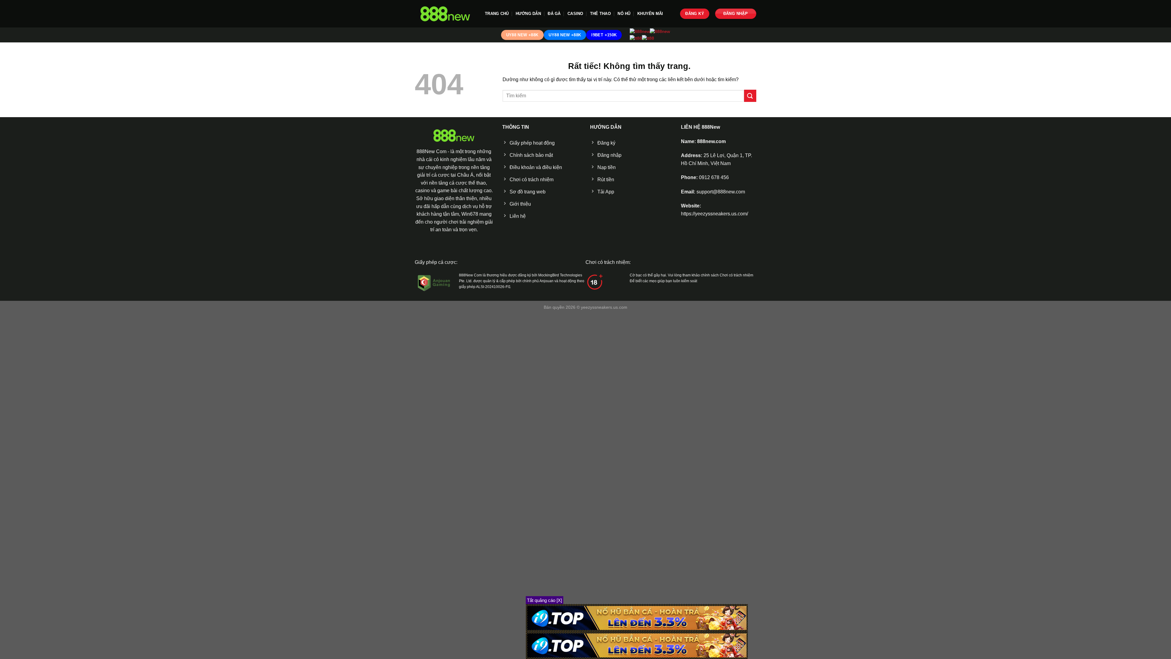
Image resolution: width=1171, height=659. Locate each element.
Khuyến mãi (650, 13)
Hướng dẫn (528, 13)
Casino (575, 13)
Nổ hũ (624, 13)
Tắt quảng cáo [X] (544, 600)
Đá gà (554, 13)
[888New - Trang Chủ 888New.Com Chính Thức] (445, 14)
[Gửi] (750, 96)
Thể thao (600, 13)
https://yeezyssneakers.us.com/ (714, 213)
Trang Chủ (497, 13)
